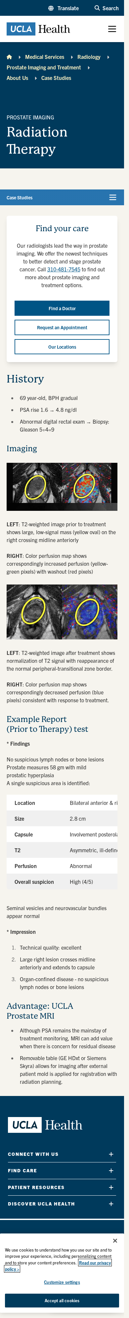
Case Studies (56, 77)
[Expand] (111, 1154)
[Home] (9, 57)
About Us (17, 77)
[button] (63, 7)
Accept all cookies (62, 1300)
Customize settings (62, 1282)
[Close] (115, 1240)
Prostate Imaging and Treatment (44, 67)
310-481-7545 (63, 269)
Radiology (89, 56)
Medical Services (44, 56)
